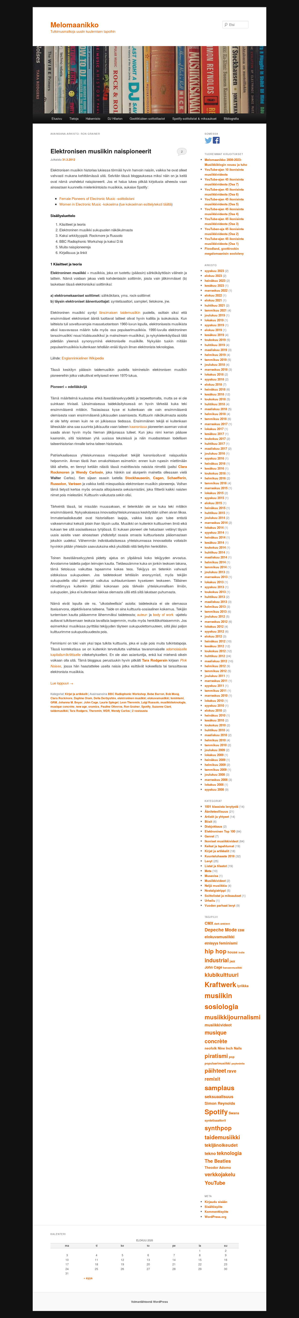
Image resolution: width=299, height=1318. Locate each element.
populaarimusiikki (218, 1063)
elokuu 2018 (213, 384)
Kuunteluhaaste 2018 (220, 856)
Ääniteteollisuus (216, 811)
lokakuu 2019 (214, 320)
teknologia (229, 1152)
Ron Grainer (132, 706)
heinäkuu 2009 (215, 759)
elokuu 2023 (213, 275)
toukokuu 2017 (215, 438)
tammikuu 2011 (216, 690)
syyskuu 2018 (214, 379)
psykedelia (238, 1063)
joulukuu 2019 (215, 315)
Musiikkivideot (215, 880)
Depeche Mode (221, 930)
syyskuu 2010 (214, 705)
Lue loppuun (61, 683)
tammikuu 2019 (216, 359)
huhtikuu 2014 (215, 552)
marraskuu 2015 (216, 488)
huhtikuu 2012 (215, 656)
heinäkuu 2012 (215, 641)
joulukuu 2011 (215, 675)
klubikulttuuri (221, 974)
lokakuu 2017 (214, 429)
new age (81, 706)
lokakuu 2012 (214, 626)
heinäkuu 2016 (215, 463)
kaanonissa (138, 426)
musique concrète (62, 706)
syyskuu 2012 (214, 631)
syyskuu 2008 (214, 789)
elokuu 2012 (213, 636)
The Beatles (218, 1160)
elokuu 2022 (213, 295)
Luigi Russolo (150, 702)
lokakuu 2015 (214, 493)
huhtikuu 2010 (215, 730)
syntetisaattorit (215, 1120)
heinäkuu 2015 (215, 508)
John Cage (91, 702)
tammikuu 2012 (216, 671)
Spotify (146, 706)
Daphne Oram (83, 698)
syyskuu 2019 (214, 325)
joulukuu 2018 (215, 364)
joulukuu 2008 (215, 774)
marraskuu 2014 (216, 522)
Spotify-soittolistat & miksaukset (194, 118)
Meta (208, 871)
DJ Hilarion (115, 118)
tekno (210, 1153)
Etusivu (57, 118)
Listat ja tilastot (216, 866)
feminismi (177, 698)
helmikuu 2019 (215, 354)
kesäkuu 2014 (214, 542)
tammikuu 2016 (216, 483)
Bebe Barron (155, 694)
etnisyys (211, 943)
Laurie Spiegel (109, 702)
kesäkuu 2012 (214, 646)
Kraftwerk (220, 984)
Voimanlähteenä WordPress (149, 1302)
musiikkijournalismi (232, 1017)
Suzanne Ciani (161, 706)
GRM (53, 702)
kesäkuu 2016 (214, 468)
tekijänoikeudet (221, 1145)
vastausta (140, 711)
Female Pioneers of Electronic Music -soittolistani (96, 198)
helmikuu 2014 (215, 562)
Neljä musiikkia (216, 885)
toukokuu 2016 (215, 473)
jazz (232, 961)
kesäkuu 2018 (214, 394)
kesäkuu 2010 (214, 720)
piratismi (216, 1056)
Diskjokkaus (213, 826)
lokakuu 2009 (214, 755)
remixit (212, 1078)
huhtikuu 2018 (215, 404)
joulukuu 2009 (215, 750)
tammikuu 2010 (216, 745)
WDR (106, 711)
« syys (88, 1278)
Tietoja (73, 118)
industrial (217, 960)
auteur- (142, 614)
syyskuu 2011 (214, 685)
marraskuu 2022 (216, 290)
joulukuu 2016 (215, 453)
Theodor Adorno (218, 1167)
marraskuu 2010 (216, 695)
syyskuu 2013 (214, 587)
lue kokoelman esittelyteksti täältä (145, 204)
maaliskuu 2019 (216, 350)
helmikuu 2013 (215, 606)
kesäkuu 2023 (214, 285)
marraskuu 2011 (216, 680)
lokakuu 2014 (214, 527)
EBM (241, 930)
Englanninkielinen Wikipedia (83, 357)
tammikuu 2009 (216, 769)
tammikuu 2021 (216, 310)
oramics (93, 706)
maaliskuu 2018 (216, 409)
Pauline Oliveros (111, 706)
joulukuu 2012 (215, 616)
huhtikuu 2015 (215, 513)
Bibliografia (231, 118)
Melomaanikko (74, 24)
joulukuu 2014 (215, 517)
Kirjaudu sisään (216, 1201)
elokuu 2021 (213, 300)
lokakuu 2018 (214, 374)
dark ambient (222, 923)
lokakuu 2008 (214, 784)
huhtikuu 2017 (215, 443)
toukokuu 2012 (215, 651)
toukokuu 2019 (215, 339)
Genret (209, 836)
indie (241, 952)
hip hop (216, 951)
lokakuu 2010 (214, 700)
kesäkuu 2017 (214, 433)
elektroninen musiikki (131, 698)
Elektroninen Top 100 (220, 831)
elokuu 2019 (213, 330)
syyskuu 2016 (214, 458)
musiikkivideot (218, 1025)
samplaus (219, 1087)
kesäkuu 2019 (214, 335)
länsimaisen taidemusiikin (119, 312)
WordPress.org (215, 1216)
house (233, 952)
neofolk (211, 1048)
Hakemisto (93, 118)
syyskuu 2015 (214, 498)
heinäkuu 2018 (215, 389)
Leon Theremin (130, 702)
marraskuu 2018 (216, 369)
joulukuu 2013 (215, 572)
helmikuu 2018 (215, 414)
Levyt (208, 861)
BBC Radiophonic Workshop (127, 694)
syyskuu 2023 (214, 270)
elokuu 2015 (213, 503)
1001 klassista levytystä (221, 806)
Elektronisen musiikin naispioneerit (100, 151)
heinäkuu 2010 (215, 715)
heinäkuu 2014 (215, 537)
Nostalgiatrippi (215, 890)
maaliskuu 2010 (216, 735)
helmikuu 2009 (215, 764)
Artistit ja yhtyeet (217, 816)
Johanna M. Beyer (70, 702)
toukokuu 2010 (215, 725)
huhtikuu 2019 (215, 345)
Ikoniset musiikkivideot (221, 841)
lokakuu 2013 (214, 582)
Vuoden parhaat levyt (220, 905)
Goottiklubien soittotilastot (147, 118)
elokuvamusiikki (158, 698)
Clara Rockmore (61, 698)
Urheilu (210, 900)
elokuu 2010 (213, 710)
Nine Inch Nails (230, 1048)
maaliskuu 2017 (216, 448)
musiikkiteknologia (172, 702)
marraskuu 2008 (216, 779)
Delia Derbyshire (105, 698)
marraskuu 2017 (216, 424)
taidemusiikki (59, 711)
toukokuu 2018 (215, 399)
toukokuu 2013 (215, 592)
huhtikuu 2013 (215, 596)
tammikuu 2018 (216, 418)
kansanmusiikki (232, 967)
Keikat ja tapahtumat (219, 846)
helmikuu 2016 (215, 478)
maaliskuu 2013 (216, 601)
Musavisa (211, 875)
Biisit (208, 821)
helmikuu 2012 (215, 666)
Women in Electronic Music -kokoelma (88, 204)
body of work (163, 614)
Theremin (95, 711)
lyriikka (243, 985)
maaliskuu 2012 (216, 661)
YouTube (215, 1182)
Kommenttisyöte (216, 1211)
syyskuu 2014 (214, 532)
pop (232, 1057)
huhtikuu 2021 (215, 305)
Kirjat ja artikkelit (76, 694)
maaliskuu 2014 (216, 557)
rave (231, 1071)
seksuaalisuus (219, 1097)
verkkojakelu (220, 1174)
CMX (209, 923)
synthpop (218, 1127)
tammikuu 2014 (216, 567)
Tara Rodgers (79, 711)
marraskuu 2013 (216, 577)
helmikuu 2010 (215, 740)
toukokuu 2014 (215, 547)
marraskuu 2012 (216, 621)
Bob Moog (172, 694)
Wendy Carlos (120, 711)
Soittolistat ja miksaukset (223, 895)
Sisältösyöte (213, 1206)
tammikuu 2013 (216, 611)
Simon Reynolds (220, 1103)
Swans (234, 1113)
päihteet (215, 1070)
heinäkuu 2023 (215, 280)
